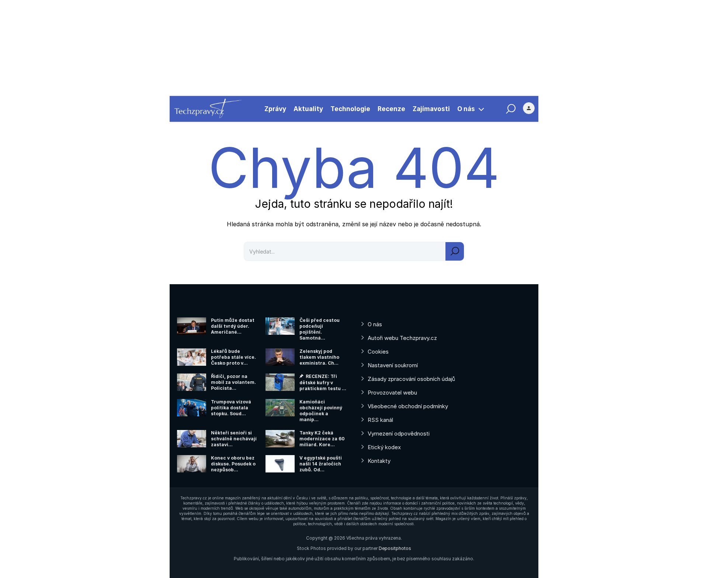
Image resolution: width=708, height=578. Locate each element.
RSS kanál (380, 419)
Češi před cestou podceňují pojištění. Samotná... (319, 329)
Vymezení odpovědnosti (399, 433)
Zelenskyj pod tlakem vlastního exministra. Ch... (319, 357)
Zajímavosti (431, 109)
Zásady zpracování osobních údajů (411, 378)
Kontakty (379, 460)
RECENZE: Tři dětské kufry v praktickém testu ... (322, 382)
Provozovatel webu (392, 392)
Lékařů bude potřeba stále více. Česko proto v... (233, 357)
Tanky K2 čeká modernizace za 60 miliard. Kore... (322, 438)
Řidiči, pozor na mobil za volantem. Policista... (233, 382)
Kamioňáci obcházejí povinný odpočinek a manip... (320, 410)
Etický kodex (384, 447)
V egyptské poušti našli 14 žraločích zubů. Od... (320, 463)
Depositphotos (395, 548)
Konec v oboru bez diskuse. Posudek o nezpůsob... (233, 463)
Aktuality (308, 109)
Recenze (391, 109)
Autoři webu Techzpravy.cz (402, 337)
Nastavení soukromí (393, 365)
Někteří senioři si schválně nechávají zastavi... (234, 438)
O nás (466, 109)
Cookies (378, 351)
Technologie (350, 109)
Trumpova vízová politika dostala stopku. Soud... (231, 407)
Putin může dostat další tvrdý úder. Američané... (232, 326)
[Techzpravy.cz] (208, 109)
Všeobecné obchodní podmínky (408, 406)
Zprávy (275, 109)
